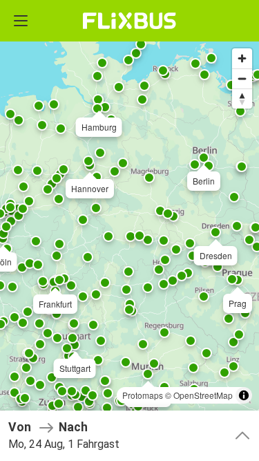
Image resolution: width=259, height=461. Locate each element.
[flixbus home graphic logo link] (129, 20)
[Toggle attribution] (244, 395)
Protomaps (142, 395)
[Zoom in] (242, 58)
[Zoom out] (242, 78)
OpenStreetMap (203, 395)
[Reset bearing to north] (242, 98)
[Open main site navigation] (20, 20)
